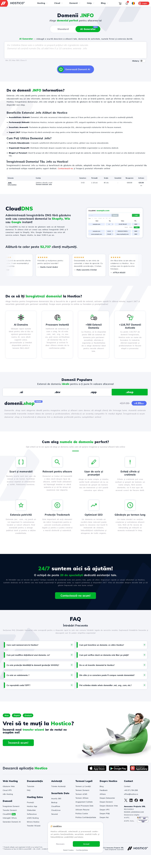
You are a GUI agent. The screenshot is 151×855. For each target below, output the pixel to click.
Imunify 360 (56, 799)
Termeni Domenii (82, 790)
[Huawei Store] (139, 770)
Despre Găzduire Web (109, 806)
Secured (54, 814)
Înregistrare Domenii (11, 806)
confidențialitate (82, 850)
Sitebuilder (31, 810)
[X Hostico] (126, 801)
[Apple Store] (97, 770)
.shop (129, 392)
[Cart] (120, 3)
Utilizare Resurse (82, 810)
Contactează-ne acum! (75, 595)
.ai (21, 392)
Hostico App (32, 806)
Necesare (60, 844)
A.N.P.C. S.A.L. (129, 821)
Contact (127, 786)
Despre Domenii (106, 802)
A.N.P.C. (127, 817)
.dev (57, 392)
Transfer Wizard (33, 826)
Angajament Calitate (84, 802)
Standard (63, 29)
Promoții (30, 802)
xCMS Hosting (33, 818)
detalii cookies (68, 850)
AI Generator (88, 28)
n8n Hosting (8, 794)
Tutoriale (30, 786)
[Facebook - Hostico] (136, 801)
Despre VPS (104, 810)
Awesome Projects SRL (115, 848)
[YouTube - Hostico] (141, 801)
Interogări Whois (10, 818)
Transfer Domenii (10, 810)
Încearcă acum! (18, 742)
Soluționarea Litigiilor (132, 815)
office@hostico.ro (131, 794)
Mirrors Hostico (33, 822)
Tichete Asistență (58, 786)
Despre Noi (104, 817)
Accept (86, 844)
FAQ (29, 790)
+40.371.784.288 (131, 790)
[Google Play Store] (118, 770)
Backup (54, 802)
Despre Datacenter (107, 798)
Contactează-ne (65, 168)
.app (93, 392)
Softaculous (32, 814)
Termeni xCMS (81, 794)
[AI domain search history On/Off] (142, 60)
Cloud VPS (7, 790)
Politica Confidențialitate (86, 817)
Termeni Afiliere (82, 798)
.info (10, 183)
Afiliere (103, 794)
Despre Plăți (105, 813)
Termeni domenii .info (44, 184)
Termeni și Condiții (83, 786)
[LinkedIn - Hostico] (131, 801)
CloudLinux (56, 810)
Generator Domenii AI (12, 822)
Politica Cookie (82, 813)
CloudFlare (55, 806)
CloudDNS (9, 814)
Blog (101, 786)
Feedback (103, 790)
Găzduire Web (9, 786)
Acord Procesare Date (84, 806)
